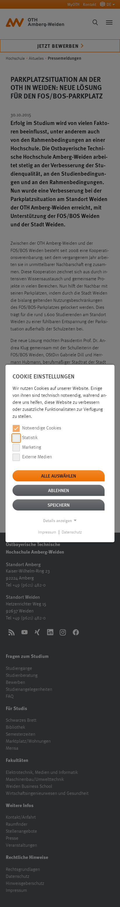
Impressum (47, 532)
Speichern (58, 504)
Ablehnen (58, 490)
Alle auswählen (58, 475)
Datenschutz (72, 532)
